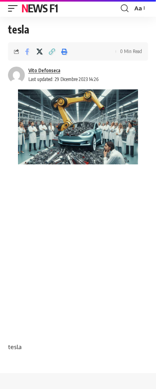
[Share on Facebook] (27, 51)
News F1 (40, 8)
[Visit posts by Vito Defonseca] (16, 75)
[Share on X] (39, 51)
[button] (15, 8)
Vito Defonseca (44, 70)
